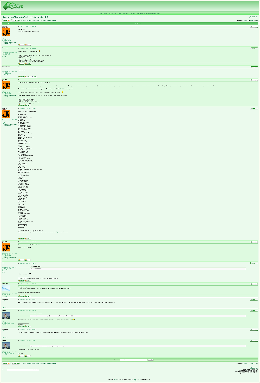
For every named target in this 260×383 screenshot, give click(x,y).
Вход (158, 13)
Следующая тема (254, 16)
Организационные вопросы (48, 20)
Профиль (133, 13)
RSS (139, 379)
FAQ (101, 13)
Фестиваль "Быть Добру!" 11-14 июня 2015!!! (25, 17)
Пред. (245, 20)
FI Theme (134, 379)
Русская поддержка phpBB (130, 380)
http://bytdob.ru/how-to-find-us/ (42, 245)
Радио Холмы (7, 43)
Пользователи (112, 13)
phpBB (115, 379)
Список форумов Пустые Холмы (30, 20)
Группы (119, 13)
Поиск (105, 13)
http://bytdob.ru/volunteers (61, 232)
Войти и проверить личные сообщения (146, 13)
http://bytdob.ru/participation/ (65, 89)
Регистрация (126, 13)
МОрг (4, 272)
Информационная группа (10, 42)
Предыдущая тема (253, 17)
